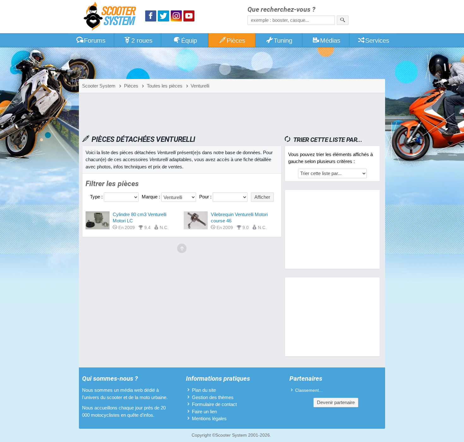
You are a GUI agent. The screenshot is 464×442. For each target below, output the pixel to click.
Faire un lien (204, 411)
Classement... (309, 390)
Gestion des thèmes (213, 397)
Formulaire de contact (214, 404)
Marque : (151, 196)
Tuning (283, 40)
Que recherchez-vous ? (281, 9)
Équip (189, 40)
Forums (94, 40)
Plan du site (204, 390)
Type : (97, 196)
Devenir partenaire (336, 402)
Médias (330, 40)
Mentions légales (209, 418)
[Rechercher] (342, 20)
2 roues (141, 40)
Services (377, 40)
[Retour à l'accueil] (111, 17)
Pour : (206, 196)
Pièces (236, 40)
